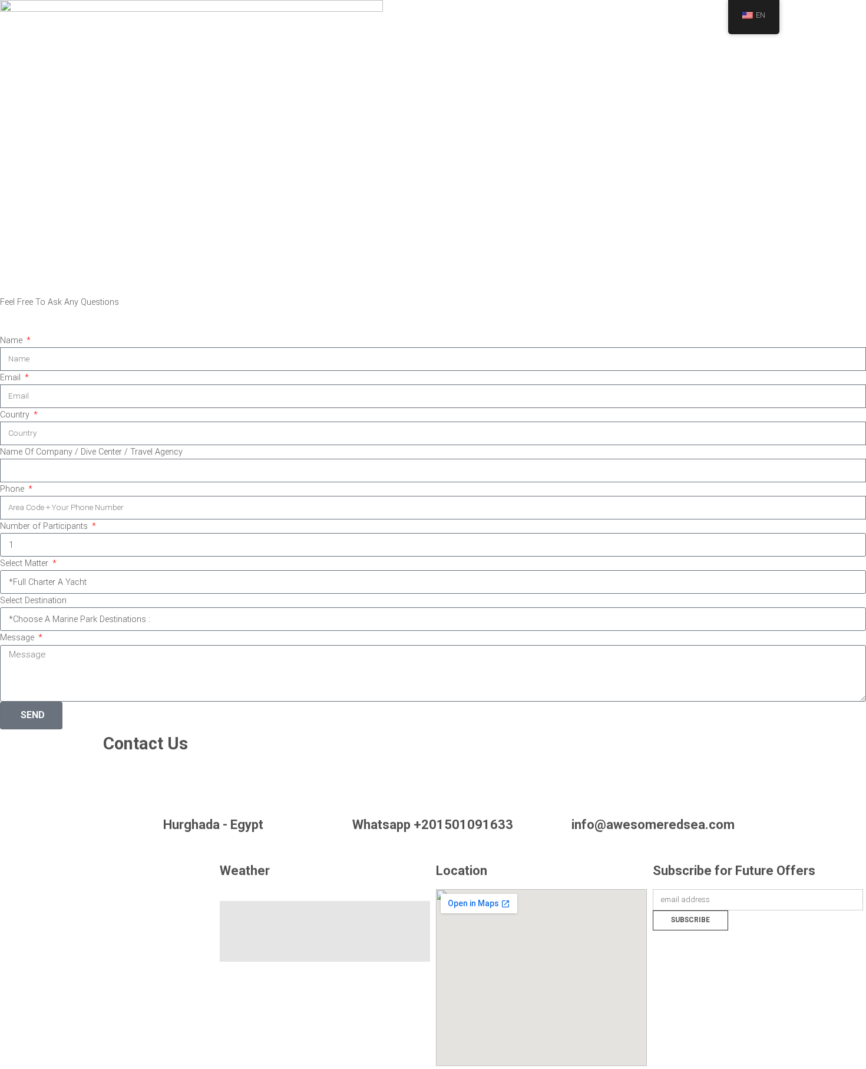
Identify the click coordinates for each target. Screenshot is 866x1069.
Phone (13, 489)
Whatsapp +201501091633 (432, 824)
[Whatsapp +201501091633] (433, 785)
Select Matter (25, 563)
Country (16, 415)
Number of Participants (45, 526)
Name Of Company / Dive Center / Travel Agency (91, 452)
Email (11, 378)
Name (12, 340)
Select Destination (33, 601)
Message (18, 638)
